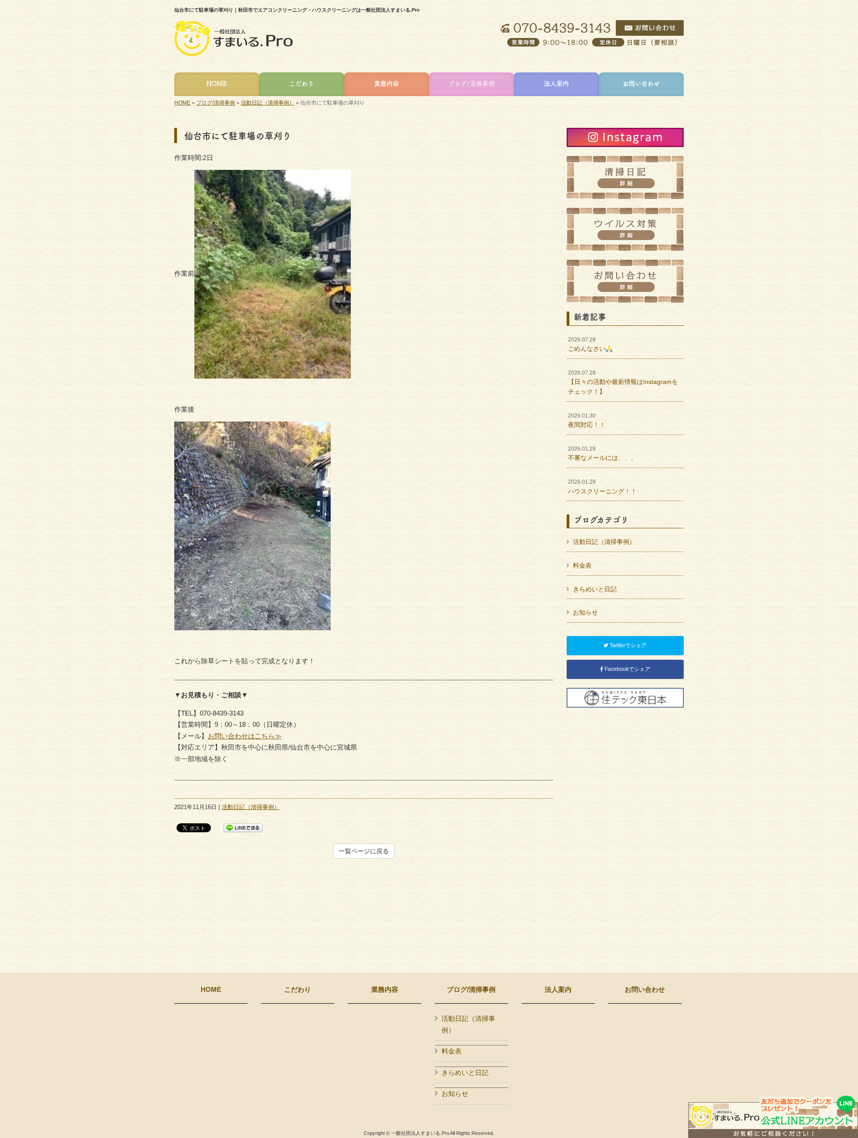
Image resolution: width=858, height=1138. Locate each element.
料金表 (582, 565)
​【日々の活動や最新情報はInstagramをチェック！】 (623, 382)
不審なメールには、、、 (602, 454)
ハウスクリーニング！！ (602, 487)
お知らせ (585, 612)
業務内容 (384, 989)
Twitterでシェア (627, 645)
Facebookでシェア (626, 669)
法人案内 (558, 989)
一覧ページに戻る (364, 851)
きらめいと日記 (595, 589)
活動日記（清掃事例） (267, 103)
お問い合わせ (645, 989)
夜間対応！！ (587, 421)
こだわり (297, 989)
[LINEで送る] (243, 827)
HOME (182, 103)
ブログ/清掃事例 (215, 103)
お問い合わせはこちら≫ (245, 736)
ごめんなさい (587, 345)
